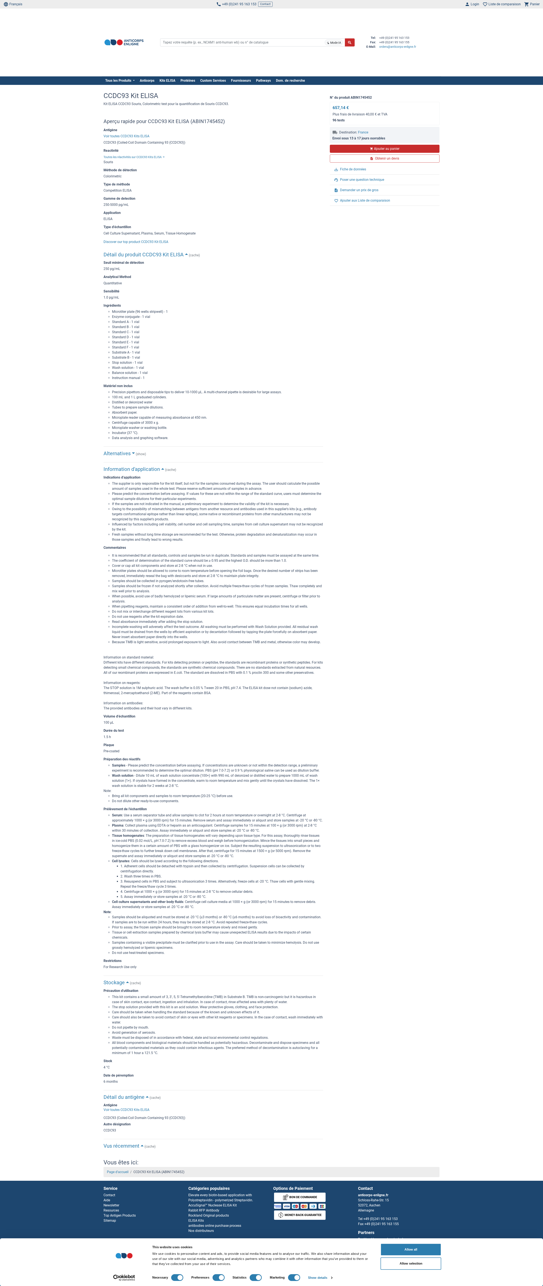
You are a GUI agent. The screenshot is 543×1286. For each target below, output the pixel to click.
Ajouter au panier (386, 149)
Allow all (410, 1249)
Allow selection (411, 1263)
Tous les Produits (118, 81)
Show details (317, 1277)
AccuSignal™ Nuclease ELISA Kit (212, 1205)
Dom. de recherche (290, 81)
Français (15, 4)
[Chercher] (350, 42)
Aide (107, 1200)
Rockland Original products (208, 1215)
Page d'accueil (118, 1172)
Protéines (188, 81)
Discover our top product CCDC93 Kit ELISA (136, 242)
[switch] (219, 1277)
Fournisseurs (241, 81)
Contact (265, 4)
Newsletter (111, 1205)
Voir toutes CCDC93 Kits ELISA (126, 136)
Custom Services (213, 81)
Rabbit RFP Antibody (203, 1210)
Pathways (263, 81)
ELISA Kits (196, 1221)
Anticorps (147, 81)
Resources (111, 1210)
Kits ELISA (167, 81)
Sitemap (110, 1221)
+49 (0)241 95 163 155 (381, 1224)
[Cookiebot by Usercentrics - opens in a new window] (124, 1278)
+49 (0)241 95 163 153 (239, 4)
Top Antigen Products (120, 1215)
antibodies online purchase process (214, 1226)
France (363, 132)
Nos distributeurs (201, 1231)
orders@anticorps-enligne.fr (397, 46)
